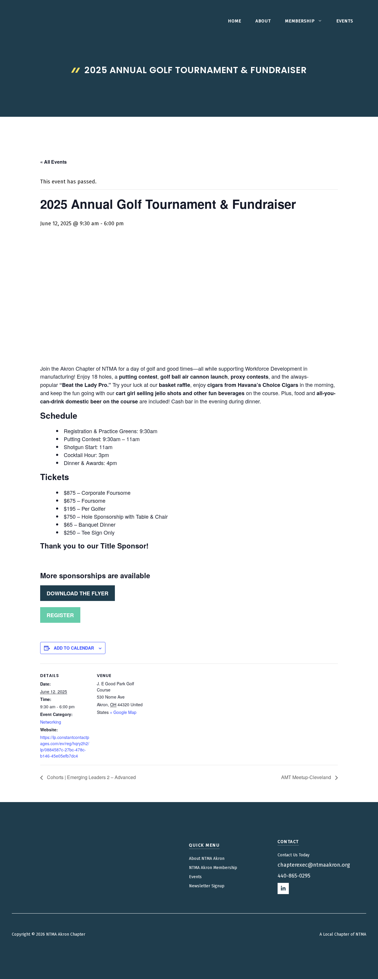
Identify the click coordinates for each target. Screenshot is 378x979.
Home (234, 21)
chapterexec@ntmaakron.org (314, 865)
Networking (50, 722)
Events (344, 21)
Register (60, 615)
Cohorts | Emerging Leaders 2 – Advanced (91, 777)
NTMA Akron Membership (213, 867)
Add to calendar (74, 648)
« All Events (53, 161)
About (263, 21)
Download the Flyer (77, 593)
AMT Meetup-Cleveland (306, 777)
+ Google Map (123, 712)
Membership (300, 21)
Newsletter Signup (206, 885)
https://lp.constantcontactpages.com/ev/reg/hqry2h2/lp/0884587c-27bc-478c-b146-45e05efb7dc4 (64, 746)
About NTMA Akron (206, 858)
